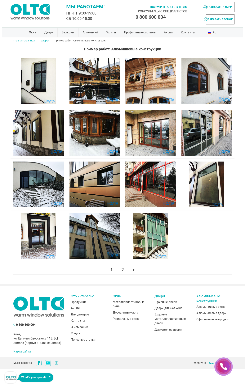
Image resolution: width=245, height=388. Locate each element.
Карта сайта (22, 351)
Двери (48, 32)
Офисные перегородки (212, 319)
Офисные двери (165, 302)
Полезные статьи (83, 339)
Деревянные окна (125, 312)
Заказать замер (220, 7)
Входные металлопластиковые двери (170, 319)
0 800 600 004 (151, 17)
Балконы (68, 32)
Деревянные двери (168, 329)
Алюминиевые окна (210, 307)
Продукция (79, 302)
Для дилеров (80, 314)
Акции (168, 32)
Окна (32, 32)
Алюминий (90, 32)
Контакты (188, 32)
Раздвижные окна (126, 319)
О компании (79, 327)
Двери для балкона (168, 308)
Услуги (111, 32)
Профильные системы (140, 32)
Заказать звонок (220, 19)
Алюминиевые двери (211, 313)
